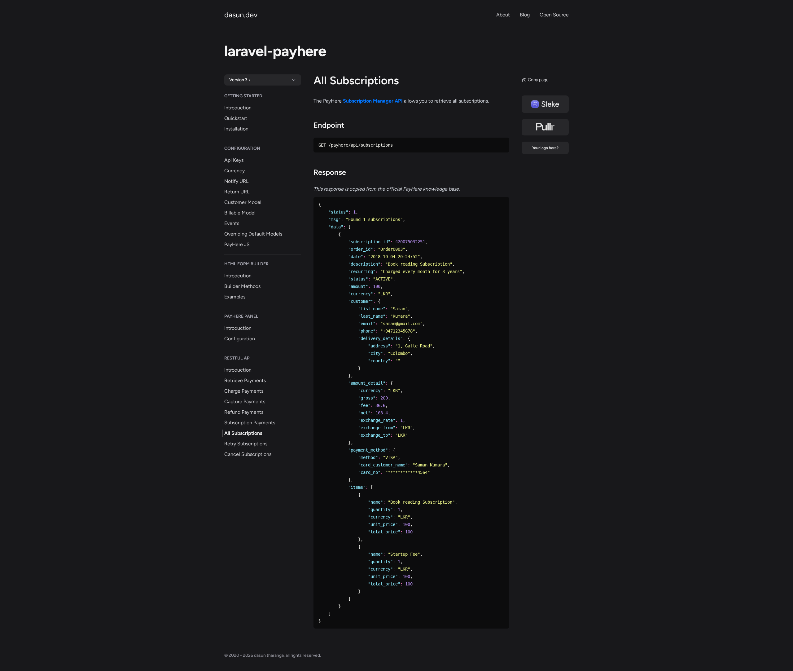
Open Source (554, 15)
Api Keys (233, 160)
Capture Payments (244, 401)
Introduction (238, 108)
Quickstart (235, 118)
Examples (234, 297)
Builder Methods (242, 286)
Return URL (236, 192)
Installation (236, 129)
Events (231, 223)
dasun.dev (240, 14)
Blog (525, 15)
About (503, 15)
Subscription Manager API (373, 101)
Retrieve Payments (245, 380)
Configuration (239, 339)
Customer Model (242, 202)
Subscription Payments (249, 423)
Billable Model (240, 213)
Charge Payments (243, 391)
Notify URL (236, 181)
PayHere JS (237, 244)
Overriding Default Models (253, 234)
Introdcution (238, 276)
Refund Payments (243, 412)
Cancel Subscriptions (247, 454)
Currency (234, 171)
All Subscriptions (243, 433)
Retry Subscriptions (245, 444)
